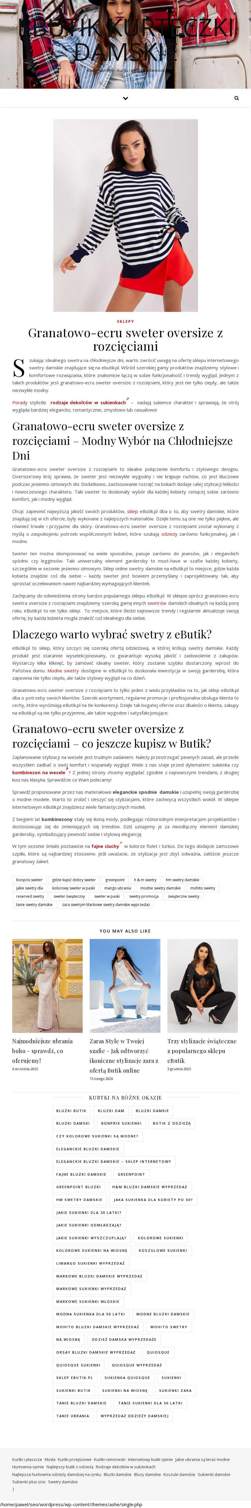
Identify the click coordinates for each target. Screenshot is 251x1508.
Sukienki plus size (29, 1481)
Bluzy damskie (147, 1474)
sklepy (125, 321)
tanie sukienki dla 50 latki (150, 1403)
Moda (50, 1459)
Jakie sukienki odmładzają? (89, 1225)
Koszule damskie (179, 1474)
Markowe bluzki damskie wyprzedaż (99, 1276)
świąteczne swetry (183, 896)
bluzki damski (73, 1123)
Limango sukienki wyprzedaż (90, 1263)
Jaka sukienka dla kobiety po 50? (153, 1199)
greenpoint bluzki (78, 1187)
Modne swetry (63, 670)
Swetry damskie (63, 1481)
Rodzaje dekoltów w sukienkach (125, 1466)
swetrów (157, 603)
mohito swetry (202, 888)
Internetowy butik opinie (150, 1459)
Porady (20, 402)
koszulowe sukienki (163, 1250)
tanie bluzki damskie (81, 1403)
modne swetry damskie (160, 888)
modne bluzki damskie (163, 1314)
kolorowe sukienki (161, 1238)
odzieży (169, 534)
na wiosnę (68, 1339)
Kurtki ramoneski (110, 1459)
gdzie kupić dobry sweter (74, 879)
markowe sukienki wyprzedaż (91, 1288)
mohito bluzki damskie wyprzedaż (97, 1327)
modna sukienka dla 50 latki (90, 1314)
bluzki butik (71, 1110)
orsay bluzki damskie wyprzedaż (96, 1352)
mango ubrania (117, 888)
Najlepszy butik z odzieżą (70, 1466)
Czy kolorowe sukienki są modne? (97, 1136)
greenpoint (115, 879)
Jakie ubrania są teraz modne (202, 1459)
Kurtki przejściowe (75, 1459)
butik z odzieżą (172, 1123)
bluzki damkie (152, 1110)
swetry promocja (144, 896)
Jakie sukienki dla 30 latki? (89, 1212)
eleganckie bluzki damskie (88, 1149)
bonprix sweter (29, 879)
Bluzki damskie (118, 1474)
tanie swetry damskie (34, 904)
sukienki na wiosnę (125, 1390)
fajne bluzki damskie (81, 1174)
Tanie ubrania (72, 1416)
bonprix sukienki (121, 1123)
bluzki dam (111, 1110)
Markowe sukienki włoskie (88, 1301)
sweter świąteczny (69, 896)
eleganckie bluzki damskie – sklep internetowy (113, 1161)
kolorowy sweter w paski (73, 888)
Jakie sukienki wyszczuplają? (91, 1238)
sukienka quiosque (127, 1377)
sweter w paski (107, 896)
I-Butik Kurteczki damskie (125, 39)
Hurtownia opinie (28, 1466)
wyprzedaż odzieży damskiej (135, 1416)
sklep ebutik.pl (74, 1377)
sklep (132, 511)
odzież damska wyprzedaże (124, 1339)
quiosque (158, 1352)
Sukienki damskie (214, 1474)
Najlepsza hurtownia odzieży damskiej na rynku (56, 1474)
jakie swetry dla (29, 888)
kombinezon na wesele (38, 772)
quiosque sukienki (78, 1365)
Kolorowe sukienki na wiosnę (92, 1250)
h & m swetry (145, 879)
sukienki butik (73, 1390)
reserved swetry (30, 896)
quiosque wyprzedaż (137, 1365)
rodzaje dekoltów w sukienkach (88, 402)
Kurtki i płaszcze (27, 1459)
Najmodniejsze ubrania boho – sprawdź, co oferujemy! (42, 1050)
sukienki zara (175, 1390)
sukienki (172, 1377)
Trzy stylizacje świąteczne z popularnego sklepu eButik (202, 1050)
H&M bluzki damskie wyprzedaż (149, 1187)
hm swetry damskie (182, 879)
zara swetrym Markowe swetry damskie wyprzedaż (106, 904)
